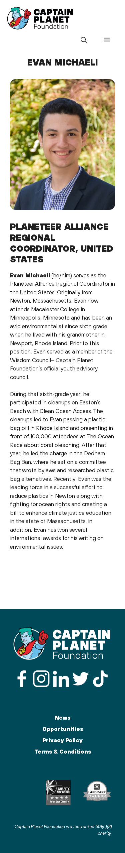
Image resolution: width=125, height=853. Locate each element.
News (62, 717)
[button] (83, 40)
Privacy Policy (62, 740)
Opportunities (62, 729)
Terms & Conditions (62, 751)
